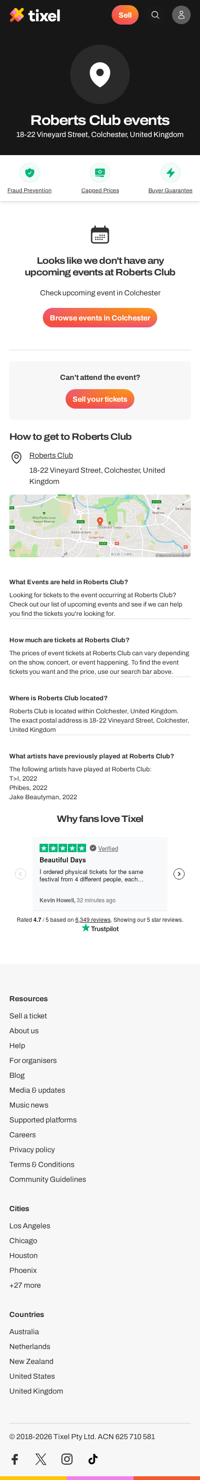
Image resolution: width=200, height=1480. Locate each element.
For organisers (33, 1060)
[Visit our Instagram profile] (67, 1459)
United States (32, 1376)
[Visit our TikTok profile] (93, 1459)
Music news (28, 1105)
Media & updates (37, 1090)
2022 (29, 778)
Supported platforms (43, 1120)
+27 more (25, 1285)
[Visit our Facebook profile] (14, 1459)
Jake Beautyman (34, 797)
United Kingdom (36, 1391)
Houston (23, 1255)
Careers (22, 1134)
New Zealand (31, 1361)
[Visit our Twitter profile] (41, 1459)
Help (17, 1045)
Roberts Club (51, 455)
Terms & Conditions (41, 1164)
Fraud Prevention (29, 190)
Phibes (19, 788)
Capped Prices (100, 190)
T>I (14, 778)
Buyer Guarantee (170, 190)
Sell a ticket (28, 1016)
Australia (24, 1331)
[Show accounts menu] (181, 15)
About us (24, 1030)
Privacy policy (32, 1149)
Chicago (23, 1240)
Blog (17, 1075)
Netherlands (29, 1346)
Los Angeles (29, 1225)
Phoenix (23, 1270)
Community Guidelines (47, 1179)
